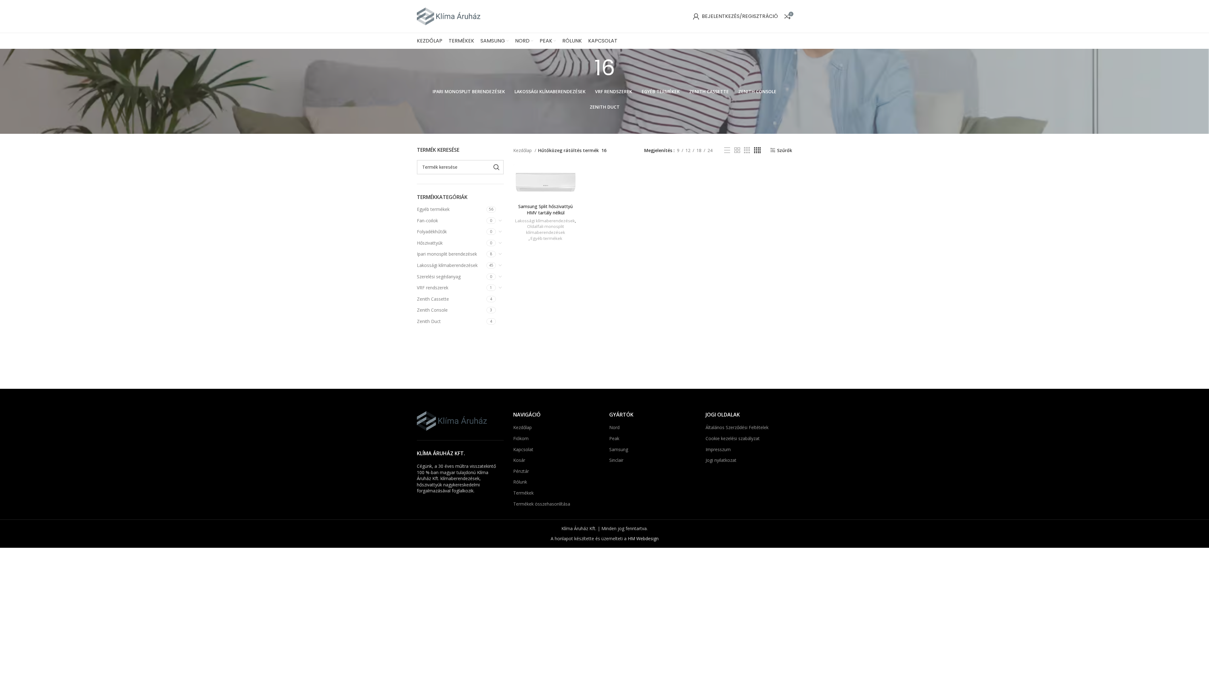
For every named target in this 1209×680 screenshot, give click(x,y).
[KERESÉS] (496, 167)
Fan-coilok (427, 221)
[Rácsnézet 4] (757, 150)
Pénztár (521, 471)
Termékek (523, 493)
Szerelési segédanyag (439, 277)
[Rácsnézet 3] (747, 150)
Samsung (618, 449)
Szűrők (784, 150)
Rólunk (520, 482)
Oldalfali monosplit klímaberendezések (545, 229)
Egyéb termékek (433, 209)
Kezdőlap (523, 150)
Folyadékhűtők (432, 232)
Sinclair (616, 460)
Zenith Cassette (433, 299)
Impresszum (718, 449)
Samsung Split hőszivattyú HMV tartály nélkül (545, 209)
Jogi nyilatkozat (721, 460)
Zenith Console (432, 310)
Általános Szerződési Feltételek (737, 427)
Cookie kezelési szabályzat (733, 438)
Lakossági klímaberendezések (447, 265)
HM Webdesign (643, 538)
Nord (614, 427)
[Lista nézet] (727, 150)
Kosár (519, 460)
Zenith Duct (429, 321)
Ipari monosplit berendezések (447, 254)
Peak (614, 438)
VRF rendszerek (432, 288)
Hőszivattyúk (430, 243)
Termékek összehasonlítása (541, 504)
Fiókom (521, 438)
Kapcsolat (523, 449)
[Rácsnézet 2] (737, 150)
